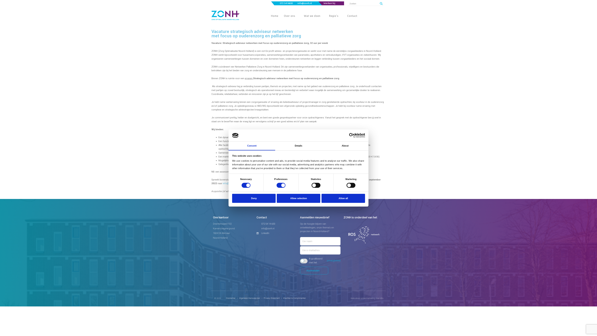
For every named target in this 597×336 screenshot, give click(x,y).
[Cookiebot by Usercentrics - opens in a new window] (351, 135)
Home (274, 15)
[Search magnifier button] (381, 3)
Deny (254, 198)
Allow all (343, 198)
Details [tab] (298, 145)
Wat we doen (312, 15)
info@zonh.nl (304, 3)
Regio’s (333, 15)
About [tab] (345, 145)
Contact (352, 15)
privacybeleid (333, 260)
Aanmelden (314, 270)
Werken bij (329, 3)
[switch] (281, 185)
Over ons (289, 15)
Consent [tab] (252, 145)
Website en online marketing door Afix (367, 298)
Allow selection (298, 198)
